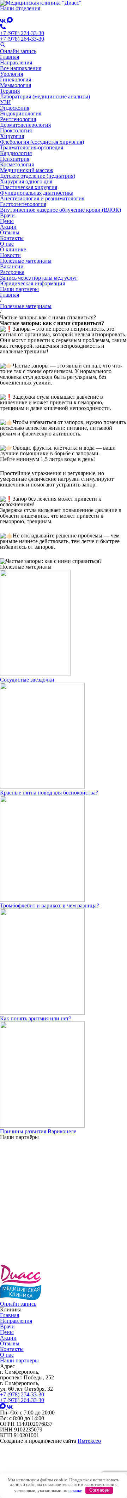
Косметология (17, 164)
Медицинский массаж (26, 170)
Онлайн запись (18, 51)
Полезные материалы (26, 261)
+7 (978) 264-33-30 (22, 39)
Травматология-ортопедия (31, 147)
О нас (7, 244)
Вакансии (12, 266)
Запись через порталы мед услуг (39, 278)
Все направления (20, 68)
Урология (11, 74)
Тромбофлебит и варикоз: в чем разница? (49, 905)
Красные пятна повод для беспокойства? (49, 793)
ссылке (75, 1490)
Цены (7, 221)
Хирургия (12, 136)
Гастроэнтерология (23, 204)
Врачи (7, 215)
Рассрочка (12, 272)
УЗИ (5, 102)
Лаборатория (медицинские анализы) (45, 96)
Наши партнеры (19, 289)
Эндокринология (20, 113)
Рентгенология (18, 119)
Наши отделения (20, 8)
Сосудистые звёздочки (27, 680)
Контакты (12, 238)
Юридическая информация (32, 283)
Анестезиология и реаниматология (42, 198)
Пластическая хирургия (28, 187)
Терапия (10, 91)
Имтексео (89, 1441)
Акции (8, 227)
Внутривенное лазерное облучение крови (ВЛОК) (60, 210)
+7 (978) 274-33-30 (22, 33)
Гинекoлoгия (16, 79)
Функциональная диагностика (36, 193)
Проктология (16, 130)
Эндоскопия (14, 108)
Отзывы (9, 232)
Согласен (99, 1490)
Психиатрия (14, 159)
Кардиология (16, 153)
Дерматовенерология (25, 125)
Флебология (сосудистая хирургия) (42, 142)
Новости (10, 255)
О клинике (13, 249)
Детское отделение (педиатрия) (37, 176)
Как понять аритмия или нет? (35, 1018)
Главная (9, 57)
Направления (16, 62)
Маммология (15, 85)
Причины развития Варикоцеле (38, 1131)
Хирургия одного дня (26, 181)
